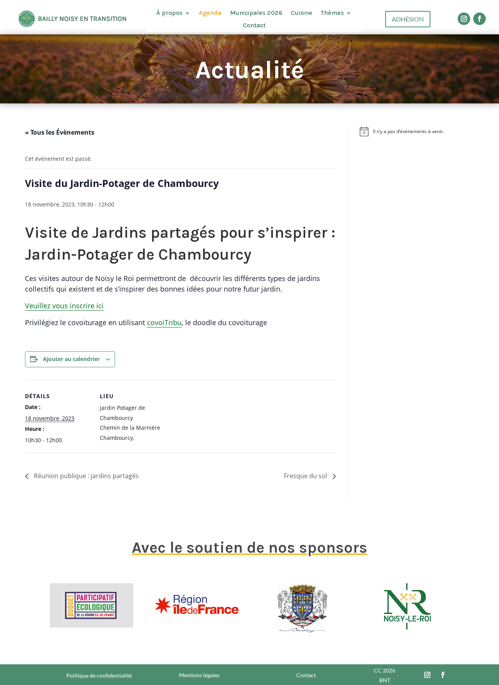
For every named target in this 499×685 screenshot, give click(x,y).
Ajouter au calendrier (71, 359)
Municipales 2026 (256, 13)
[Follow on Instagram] (464, 18)
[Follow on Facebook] (479, 18)
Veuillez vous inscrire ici (64, 305)
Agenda (210, 13)
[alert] (417, 131)
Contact (254, 25)
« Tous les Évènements (59, 132)
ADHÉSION (408, 19)
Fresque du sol (306, 475)
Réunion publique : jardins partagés (85, 475)
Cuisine (301, 13)
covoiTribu (164, 322)
